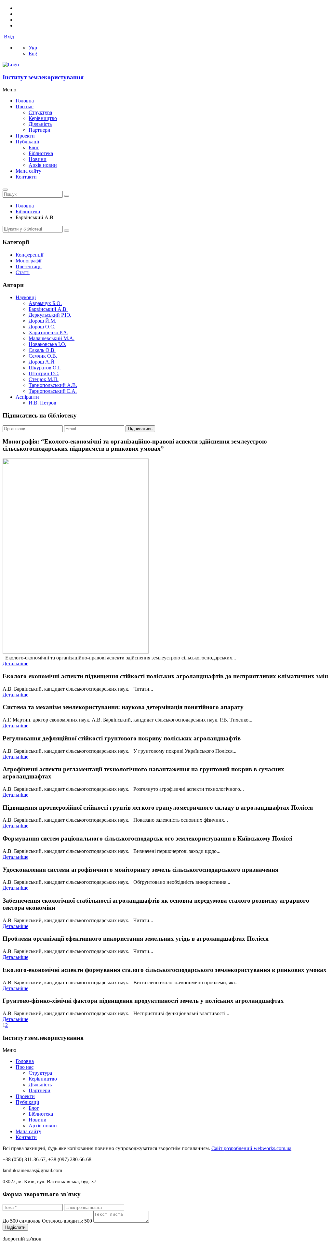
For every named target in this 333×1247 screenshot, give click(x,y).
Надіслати (15, 1227)
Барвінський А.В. (48, 309)
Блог (34, 147)
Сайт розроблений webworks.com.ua (251, 1148)
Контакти (26, 176)
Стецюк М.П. (44, 379)
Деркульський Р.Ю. (50, 315)
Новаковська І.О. (47, 344)
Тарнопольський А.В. (53, 385)
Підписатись (140, 428)
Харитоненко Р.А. (48, 332)
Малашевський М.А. (51, 338)
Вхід (9, 36)
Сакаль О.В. (42, 350)
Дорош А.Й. (42, 362)
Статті (23, 272)
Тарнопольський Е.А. (53, 391)
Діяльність (40, 124)
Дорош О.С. (42, 326)
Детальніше (15, 663)
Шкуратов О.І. (45, 367)
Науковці (26, 297)
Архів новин (43, 165)
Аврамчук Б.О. (45, 303)
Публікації (27, 141)
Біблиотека (41, 153)
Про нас (24, 106)
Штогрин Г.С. (44, 373)
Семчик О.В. (43, 356)
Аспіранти (27, 397)
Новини (38, 159)
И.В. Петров (42, 402)
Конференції (29, 255)
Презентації (29, 266)
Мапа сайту (28, 171)
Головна (25, 100)
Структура (40, 112)
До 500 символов (47, 1221)
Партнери (39, 130)
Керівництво (43, 118)
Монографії (28, 260)
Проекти (25, 136)
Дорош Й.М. (42, 321)
